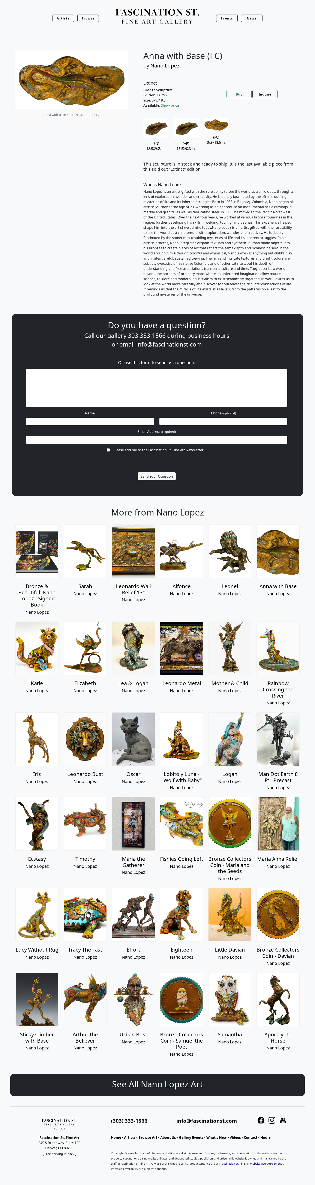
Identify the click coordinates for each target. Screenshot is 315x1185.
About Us (168, 1137)
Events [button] (227, 18)
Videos (235, 1137)
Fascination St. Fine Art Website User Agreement (251, 1164)
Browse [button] (88, 18)
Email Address (157, 431)
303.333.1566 (147, 335)
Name (90, 413)
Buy (239, 94)
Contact (250, 1137)
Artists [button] (63, 18)
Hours (265, 1137)
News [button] (252, 18)
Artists (129, 1137)
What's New (216, 1137)
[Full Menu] (157, 16)
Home (116, 1137)
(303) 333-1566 (129, 1120)
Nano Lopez (164, 65)
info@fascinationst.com (169, 344)
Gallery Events (191, 1137)
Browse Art (147, 1137)
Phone (223, 413)
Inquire (265, 94)
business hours (208, 335)
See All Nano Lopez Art (157, 1084)
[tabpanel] (219, 210)
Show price (170, 105)
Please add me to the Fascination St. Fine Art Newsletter (158, 450)
